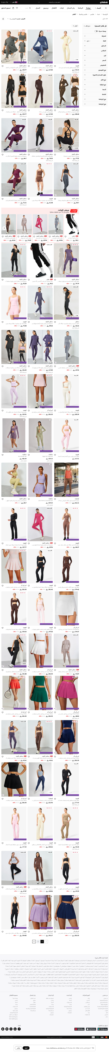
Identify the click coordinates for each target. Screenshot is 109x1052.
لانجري (67, 971)
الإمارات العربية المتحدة (103, 1008)
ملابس (92, 14)
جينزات (44, 971)
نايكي (93, 977)
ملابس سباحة (51, 971)
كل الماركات (87, 1014)
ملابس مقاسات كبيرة (13, 971)
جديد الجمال (33, 998)
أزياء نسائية (45, 985)
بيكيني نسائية (81, 983)
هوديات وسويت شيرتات (85, 974)
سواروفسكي (57, 966)
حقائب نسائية (20, 983)
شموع (7, 969)
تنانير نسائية (66, 983)
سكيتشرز (82, 966)
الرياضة (80, 8)
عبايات (88, 971)
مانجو (83, 963)
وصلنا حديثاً (69, 1008)
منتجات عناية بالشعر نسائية (91, 983)
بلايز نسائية (78, 980)
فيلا (9, 960)
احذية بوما (48, 960)
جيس (106, 966)
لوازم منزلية (15, 1010)
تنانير (31, 969)
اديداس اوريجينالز (91, 960)
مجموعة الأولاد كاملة (13, 1018)
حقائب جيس (24, 977)
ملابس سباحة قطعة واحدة (72, 985)
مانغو (55, 977)
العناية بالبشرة (72, 974)
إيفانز (66, 960)
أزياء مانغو (51, 977)
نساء (98, 14)
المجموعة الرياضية (68, 1006)
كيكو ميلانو (71, 960)
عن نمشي (106, 998)
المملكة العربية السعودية (102, 1006)
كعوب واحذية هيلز (82, 969)
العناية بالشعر (48, 969)
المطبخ (88, 985)
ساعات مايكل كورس (47, 966)
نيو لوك (33, 966)
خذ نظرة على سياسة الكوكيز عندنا (55, 1048)
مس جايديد (32, 963)
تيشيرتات (27, 969)
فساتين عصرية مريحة (103, 988)
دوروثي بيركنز (44, 963)
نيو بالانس (87, 1002)
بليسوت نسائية (15, 980)
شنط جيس (101, 966)
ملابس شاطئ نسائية (27, 985)
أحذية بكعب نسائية (42, 980)
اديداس (106, 960)
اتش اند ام (92, 980)
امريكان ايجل (61, 960)
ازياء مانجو (78, 963)
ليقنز (57, 971)
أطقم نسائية (23, 980)
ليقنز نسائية (82, 985)
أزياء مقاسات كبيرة (17, 985)
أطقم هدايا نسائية (82, 988)
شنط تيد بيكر (6, 963)
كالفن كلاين (4, 960)
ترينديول (42, 960)
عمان (107, 1016)
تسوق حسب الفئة (50, 998)
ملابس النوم (29, 971)
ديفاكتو (29, 960)
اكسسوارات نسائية (103, 983)
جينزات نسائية (61, 985)
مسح (88, 40)
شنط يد (106, 971)
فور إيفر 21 (88, 977)
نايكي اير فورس (43, 977)
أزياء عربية (28, 966)
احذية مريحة (74, 969)
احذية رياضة (105, 969)
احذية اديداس (100, 960)
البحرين (106, 1014)
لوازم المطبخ (62, 971)
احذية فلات (90, 969)
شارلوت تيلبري (85, 980)
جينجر (95, 966)
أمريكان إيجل (105, 977)
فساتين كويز (105, 963)
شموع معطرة (34, 983)
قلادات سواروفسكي (15, 977)
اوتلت (62, 8)
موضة (88, 8)
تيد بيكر (13, 963)
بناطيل (35, 969)
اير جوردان (57, 963)
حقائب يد (27, 983)
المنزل (38, 8)
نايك (33, 960)
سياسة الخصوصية (104, 1000)
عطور (84, 971)
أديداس (36, 974)
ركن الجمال (71, 8)
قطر (107, 1012)
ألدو (38, 977)
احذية (16, 1002)
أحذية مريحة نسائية (31, 980)
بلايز (11, 966)
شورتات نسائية (12, 983)
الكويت (106, 1010)
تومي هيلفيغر (19, 963)
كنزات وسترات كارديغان (76, 971)
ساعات (11, 969)
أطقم (74, 14)
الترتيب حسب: (20, 19)
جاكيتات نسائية (49, 983)
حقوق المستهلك (104, 1004)
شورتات (97, 971)
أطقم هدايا (64, 974)
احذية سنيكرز (98, 969)
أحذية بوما (98, 977)
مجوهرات (39, 971)
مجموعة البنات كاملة (13, 1016)
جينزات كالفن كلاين (96, 985)
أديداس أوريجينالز (22, 974)
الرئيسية (105, 14)
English (3, 2)
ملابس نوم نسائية (38, 985)
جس (89, 1004)
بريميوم (45, 8)
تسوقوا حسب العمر (13, 1014)
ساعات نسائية (42, 983)
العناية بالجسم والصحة (31, 1008)
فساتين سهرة (16, 966)
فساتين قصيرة (96, 974)
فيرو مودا (13, 960)
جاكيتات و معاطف (19, 969)
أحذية (70, 1000)
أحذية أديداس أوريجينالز (11, 974)
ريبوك (37, 963)
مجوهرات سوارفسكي (66, 966)
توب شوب (26, 963)
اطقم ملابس (67, 969)
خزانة (49, 963)
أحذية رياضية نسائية (69, 980)
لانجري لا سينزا (75, 977)
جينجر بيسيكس (89, 966)
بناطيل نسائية (73, 983)
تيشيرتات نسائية (58, 983)
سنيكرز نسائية (60, 980)
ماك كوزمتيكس (89, 963)
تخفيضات (70, 1012)
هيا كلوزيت (72, 963)
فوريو (18, 960)
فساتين (22, 966)
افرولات (61, 969)
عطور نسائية (43, 974)
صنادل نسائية (105, 985)
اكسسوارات (55, 969)
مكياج (77, 974)
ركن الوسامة (51, 1010)
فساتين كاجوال (104, 974)
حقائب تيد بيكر (32, 977)
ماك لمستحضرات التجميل (64, 977)
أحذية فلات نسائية (52, 980)
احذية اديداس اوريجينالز (80, 960)
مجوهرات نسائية (53, 985)
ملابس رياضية (83, 14)
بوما (53, 960)
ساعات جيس (76, 966)
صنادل (92, 971)
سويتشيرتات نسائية (91, 988)
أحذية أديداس (30, 974)
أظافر (75, 988)
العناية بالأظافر (50, 974)
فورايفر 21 (23, 960)
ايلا (55, 960)
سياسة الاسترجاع (104, 1002)
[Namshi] (104, 2)
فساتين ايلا (39, 966)
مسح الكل (87, 26)
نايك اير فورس (65, 963)
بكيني (42, 969)
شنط (7, 966)
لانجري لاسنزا (98, 963)
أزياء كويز (82, 977)
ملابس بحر (22, 971)
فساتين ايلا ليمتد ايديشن (102, 980)
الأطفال (54, 8)
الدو (53, 963)
